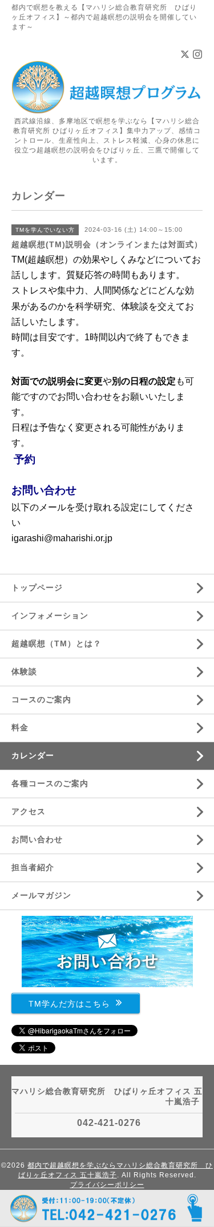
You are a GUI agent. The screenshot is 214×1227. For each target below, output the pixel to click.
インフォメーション (49, 615)
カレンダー (32, 755)
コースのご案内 (41, 699)
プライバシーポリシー (107, 1185)
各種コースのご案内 (49, 783)
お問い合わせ (43, 490)
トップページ (37, 587)
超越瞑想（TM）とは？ (56, 643)
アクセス (28, 811)
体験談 (24, 671)
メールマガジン (41, 895)
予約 (24, 459)
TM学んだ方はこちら (69, 1003)
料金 (20, 727)
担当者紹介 (32, 867)
